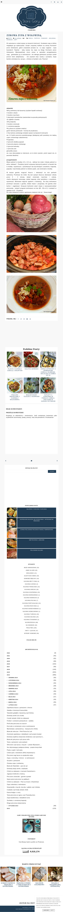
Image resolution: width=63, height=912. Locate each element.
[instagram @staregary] (54, 2)
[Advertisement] (31, 334)
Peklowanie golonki (36, 550)
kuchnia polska (30, 600)
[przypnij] (24, 319)
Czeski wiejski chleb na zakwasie (18, 718)
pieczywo (29, 627)
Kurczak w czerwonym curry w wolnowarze (21, 726)
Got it (52, 910)
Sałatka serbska (31, 369)
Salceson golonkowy (39, 883)
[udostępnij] (18, 319)
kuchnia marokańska (30, 595)
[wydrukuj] (30, 319)
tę (40, 47)
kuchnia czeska (30, 584)
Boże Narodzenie (30, 567)
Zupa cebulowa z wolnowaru (16, 784)
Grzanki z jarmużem (13, 760)
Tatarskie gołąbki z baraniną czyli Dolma (20, 713)
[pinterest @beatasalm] (61, 2)
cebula (30, 38)
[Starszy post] (57, 460)
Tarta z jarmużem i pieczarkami (17, 742)
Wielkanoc (30, 573)
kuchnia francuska (30, 586)
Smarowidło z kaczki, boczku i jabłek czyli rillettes (23, 787)
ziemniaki (10, 39)
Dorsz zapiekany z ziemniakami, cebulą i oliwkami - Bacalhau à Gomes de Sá (48, 372)
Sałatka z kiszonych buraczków (17, 710)
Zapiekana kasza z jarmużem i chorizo (19, 707)
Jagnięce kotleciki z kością (16, 774)
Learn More (46, 910)
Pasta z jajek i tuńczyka (14, 750)
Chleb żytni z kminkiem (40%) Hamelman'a (21, 752)
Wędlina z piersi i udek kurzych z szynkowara (23, 884)
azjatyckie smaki (30, 575)
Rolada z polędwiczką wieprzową (55, 884)
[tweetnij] (21, 319)
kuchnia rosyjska (30, 606)
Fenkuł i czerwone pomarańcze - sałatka (20, 721)
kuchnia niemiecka (30, 597)
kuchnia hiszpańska (30, 592)
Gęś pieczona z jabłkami (36, 540)
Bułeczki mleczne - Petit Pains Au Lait (19, 731)
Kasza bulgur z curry (13, 792)
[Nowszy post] (5, 460)
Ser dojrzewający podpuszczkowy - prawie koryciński (24, 747)
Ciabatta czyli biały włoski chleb (17, 790)
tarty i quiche (30, 630)
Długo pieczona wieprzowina (16, 803)
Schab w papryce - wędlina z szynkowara (8, 884)
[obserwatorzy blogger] (58, 2)
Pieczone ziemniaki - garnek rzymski (19, 776)
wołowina (52, 38)
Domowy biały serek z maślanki (17, 768)
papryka (37, 38)
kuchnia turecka (30, 614)
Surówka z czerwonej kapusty (16, 800)
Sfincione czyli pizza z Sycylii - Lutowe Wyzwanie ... (24, 744)
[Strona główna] (31, 461)
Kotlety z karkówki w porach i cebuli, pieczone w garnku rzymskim (48, 398)
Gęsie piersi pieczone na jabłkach (18, 779)
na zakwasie (30, 625)
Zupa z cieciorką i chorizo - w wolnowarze (21, 758)
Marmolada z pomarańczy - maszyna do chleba (22, 729)
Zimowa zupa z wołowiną (15, 763)
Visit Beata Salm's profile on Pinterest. (31, 842)
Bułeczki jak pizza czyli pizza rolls (18, 739)
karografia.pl (27, 909)
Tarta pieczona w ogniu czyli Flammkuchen (21, 795)
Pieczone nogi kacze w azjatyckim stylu (20, 755)
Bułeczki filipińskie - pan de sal (17, 766)
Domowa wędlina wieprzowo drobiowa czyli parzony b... (25, 737)
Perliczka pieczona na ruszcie (17, 723)
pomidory (44, 38)
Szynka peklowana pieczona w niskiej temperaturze (36, 529)
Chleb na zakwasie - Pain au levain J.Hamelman (23, 782)
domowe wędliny (30, 578)
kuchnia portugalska (30, 603)
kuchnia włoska (30, 617)
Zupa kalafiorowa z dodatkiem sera (18, 797)
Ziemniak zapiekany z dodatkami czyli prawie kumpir (24, 734)
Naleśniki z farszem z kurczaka (37, 509)
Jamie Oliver (30, 570)
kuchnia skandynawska (30, 608)
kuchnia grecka (30, 589)
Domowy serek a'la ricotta (15, 715)
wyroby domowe (30, 633)
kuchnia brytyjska (30, 581)
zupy (15, 39)
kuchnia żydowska (30, 619)
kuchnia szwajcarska (30, 611)
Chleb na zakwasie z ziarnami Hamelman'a (21, 771)
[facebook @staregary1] (51, 2)
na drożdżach (30, 622)
